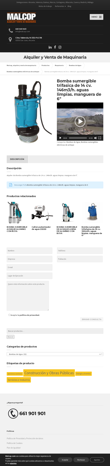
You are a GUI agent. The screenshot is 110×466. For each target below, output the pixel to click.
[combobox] (55, 354)
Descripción (17, 159)
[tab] (17, 159)
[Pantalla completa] (99, 138)
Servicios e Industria (19, 379)
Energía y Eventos (83, 373)
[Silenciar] (95, 138)
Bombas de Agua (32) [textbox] (54, 354)
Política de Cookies (15, 443)
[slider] (78, 138)
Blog (69, 6)
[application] (80, 122)
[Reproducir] (60, 138)
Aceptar (65, 460)
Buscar (10, 337)
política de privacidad (29, 315)
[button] (80, 121)
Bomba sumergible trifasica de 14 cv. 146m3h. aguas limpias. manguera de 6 (57, 185)
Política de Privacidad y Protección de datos (25, 438)
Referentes (59, 6)
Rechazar (81, 460)
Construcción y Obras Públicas (49, 372)
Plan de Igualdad (13, 447)
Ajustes (97, 460)
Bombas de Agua (73, 142)
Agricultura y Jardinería (15, 374)
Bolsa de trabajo (45, 6)
